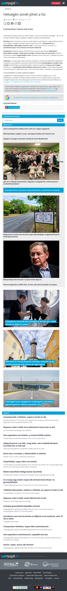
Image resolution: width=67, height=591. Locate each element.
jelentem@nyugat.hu (50, 91)
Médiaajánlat (39, 578)
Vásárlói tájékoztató (50, 575)
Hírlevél (56, 578)
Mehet (60, 120)
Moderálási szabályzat (17, 575)
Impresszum (19, 573)
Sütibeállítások (18, 578)
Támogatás (56, 3)
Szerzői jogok (47, 573)
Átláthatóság (28, 578)
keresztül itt (50, 89)
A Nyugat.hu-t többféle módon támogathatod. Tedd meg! (22, 82)
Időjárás (8, 9)
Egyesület (28, 573)
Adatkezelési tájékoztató (34, 575)
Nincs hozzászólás (14, 107)
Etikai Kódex (37, 573)
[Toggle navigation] (63, 3)
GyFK (9, 578)
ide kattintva (25, 91)
